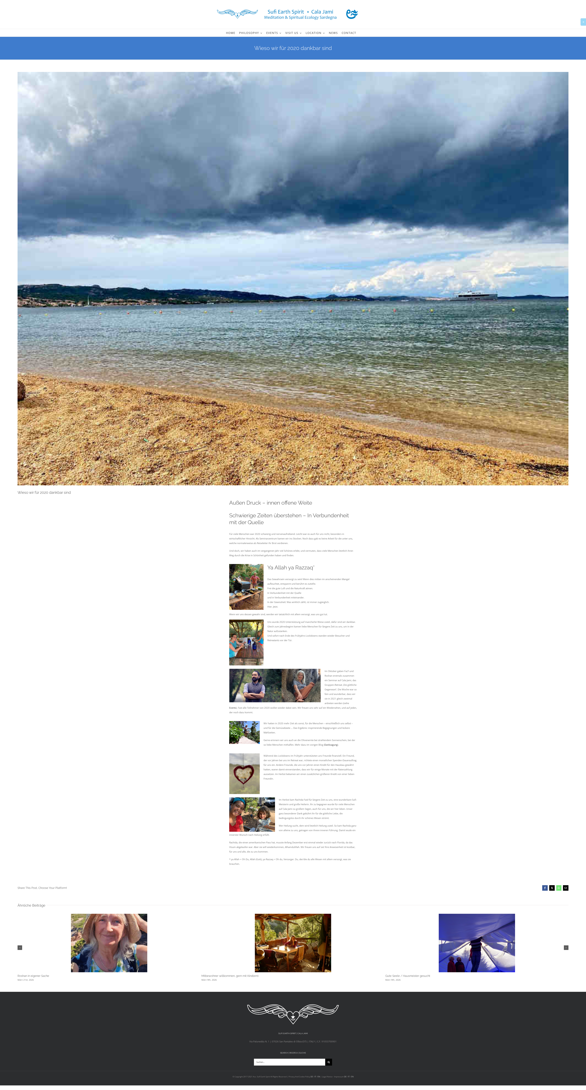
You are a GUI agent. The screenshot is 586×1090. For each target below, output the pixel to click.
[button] (20, 947)
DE (312, 1076)
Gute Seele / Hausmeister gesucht (407, 975)
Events (232, 707)
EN (319, 1076)
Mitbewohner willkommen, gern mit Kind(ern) (230, 975)
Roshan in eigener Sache (33, 975)
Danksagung (330, 744)
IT (315, 1076)
